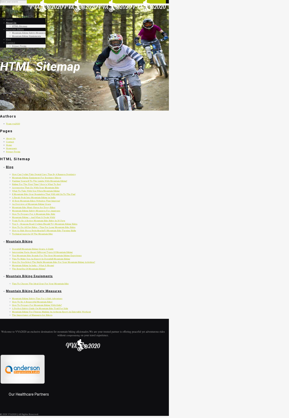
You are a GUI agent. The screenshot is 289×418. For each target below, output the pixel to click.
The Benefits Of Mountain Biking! (28, 268)
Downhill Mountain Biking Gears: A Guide (33, 249)
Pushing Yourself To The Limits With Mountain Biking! (39, 181)
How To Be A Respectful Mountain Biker (32, 301)
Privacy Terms (13, 151)
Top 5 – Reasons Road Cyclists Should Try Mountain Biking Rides (44, 224)
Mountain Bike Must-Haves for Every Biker (33, 207)
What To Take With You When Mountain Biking (36, 191)
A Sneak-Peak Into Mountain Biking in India (33, 197)
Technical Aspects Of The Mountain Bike (32, 234)
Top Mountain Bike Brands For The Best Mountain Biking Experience (47, 255)
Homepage (11, 148)
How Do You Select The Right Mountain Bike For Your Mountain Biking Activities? (53, 262)
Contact (10, 141)
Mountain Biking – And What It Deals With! (33, 217)
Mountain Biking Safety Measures (34, 291)
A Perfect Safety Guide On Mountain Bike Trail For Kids (40, 308)
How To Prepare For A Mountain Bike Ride (33, 214)
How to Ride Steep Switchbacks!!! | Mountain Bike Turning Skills (44, 230)
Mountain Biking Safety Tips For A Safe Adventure (37, 298)
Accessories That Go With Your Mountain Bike (35, 187)
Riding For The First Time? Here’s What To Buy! (36, 184)
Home (9, 145)
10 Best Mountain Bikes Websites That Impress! (36, 200)
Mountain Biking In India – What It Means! (33, 265)
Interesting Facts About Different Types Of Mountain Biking (42, 252)
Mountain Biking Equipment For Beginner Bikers (36, 177)
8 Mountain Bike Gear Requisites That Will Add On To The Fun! (43, 194)
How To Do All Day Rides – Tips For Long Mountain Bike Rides (43, 227)
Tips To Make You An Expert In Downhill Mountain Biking (41, 258)
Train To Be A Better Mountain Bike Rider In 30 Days (38, 220)
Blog (10, 167)
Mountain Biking (19, 241)
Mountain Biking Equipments (29, 276)
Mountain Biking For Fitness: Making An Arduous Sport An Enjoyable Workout (51, 311)
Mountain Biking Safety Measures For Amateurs (36, 210)
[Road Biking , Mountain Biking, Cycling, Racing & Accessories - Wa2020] (97, 11)
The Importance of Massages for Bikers (32, 315)
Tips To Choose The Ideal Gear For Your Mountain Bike (40, 283)
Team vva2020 (13, 123)
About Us (11, 138)
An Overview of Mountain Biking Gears (31, 204)
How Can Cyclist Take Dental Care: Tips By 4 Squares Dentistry (44, 174)
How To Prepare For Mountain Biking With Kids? (37, 305)
